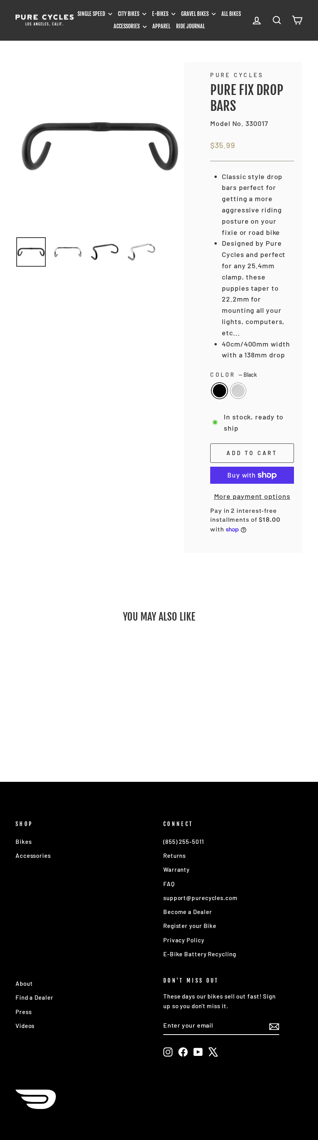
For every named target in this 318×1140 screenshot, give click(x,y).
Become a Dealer (187, 911)
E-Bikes (160, 13)
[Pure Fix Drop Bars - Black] (43, 736)
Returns (174, 855)
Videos (25, 1025)
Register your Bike (189, 925)
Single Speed (92, 13)
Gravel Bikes (195, 13)
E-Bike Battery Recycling (199, 953)
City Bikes (129, 13)
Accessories (127, 26)
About (24, 983)
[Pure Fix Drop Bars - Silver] (53, 736)
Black (219, 390)
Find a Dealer (35, 997)
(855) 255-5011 (183, 841)
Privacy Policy (183, 939)
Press (24, 1011)
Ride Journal (190, 26)
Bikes (24, 841)
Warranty (176, 869)
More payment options (252, 496)
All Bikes (231, 13)
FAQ (169, 883)
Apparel (161, 26)
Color (233, 374)
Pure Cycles (237, 75)
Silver (238, 390)
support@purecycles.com (200, 897)
